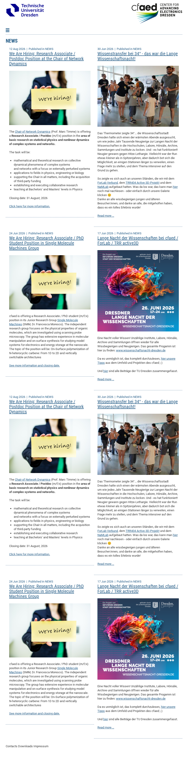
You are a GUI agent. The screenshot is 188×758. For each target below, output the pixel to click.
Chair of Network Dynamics (32, 131)
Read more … (105, 215)
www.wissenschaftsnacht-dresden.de (141, 350)
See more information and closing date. (34, 365)
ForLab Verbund (107, 182)
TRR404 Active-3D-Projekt (142, 182)
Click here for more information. (29, 206)
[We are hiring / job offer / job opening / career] (50, 97)
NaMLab (102, 187)
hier (175, 187)
